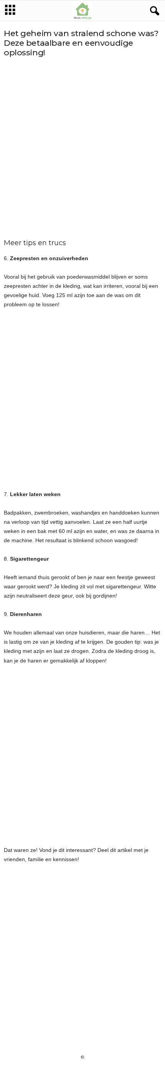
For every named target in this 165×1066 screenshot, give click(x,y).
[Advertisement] (82, 148)
